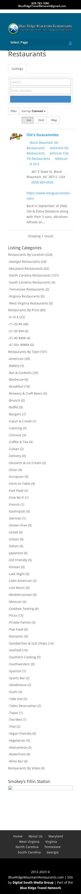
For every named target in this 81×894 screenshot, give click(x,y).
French (14, 504)
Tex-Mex (15, 719)
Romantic (16, 636)
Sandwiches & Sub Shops (28, 643)
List (28, 120)
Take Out (16, 699)
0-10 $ (34, 164)
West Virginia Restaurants (28, 303)
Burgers (15, 414)
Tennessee (52, 847)
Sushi (13, 692)
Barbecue (16, 379)
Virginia (51, 841)
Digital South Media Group (33, 882)
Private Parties (20, 622)
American (16, 359)
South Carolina (29, 852)
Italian (14, 546)
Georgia (52, 852)
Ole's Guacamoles (42, 134)
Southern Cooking (22, 657)
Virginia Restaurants (24, 296)
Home (17, 836)
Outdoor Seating (21, 608)
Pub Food (16, 629)
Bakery (14, 366)
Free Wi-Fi (16, 497)
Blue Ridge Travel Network (40, 888)
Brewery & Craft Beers (26, 393)
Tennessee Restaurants (27, 289)
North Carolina (27, 847)
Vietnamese (18, 747)
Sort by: (32, 111)
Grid (41, 120)
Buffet (13, 407)
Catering (15, 428)
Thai (12, 726)
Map (54, 120)
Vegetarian (17, 740)
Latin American (20, 580)
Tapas (13, 713)
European (16, 476)
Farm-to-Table (19, 483)
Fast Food (16, 490)
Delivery (15, 456)
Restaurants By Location (26, 254)
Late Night (17, 574)
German (15, 518)
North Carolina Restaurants (30, 275)
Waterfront (17, 754)
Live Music (17, 587)
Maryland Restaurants (26, 268)
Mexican (61, 158)
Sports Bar (17, 678)
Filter (14, 111)
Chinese (15, 435)
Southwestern (19, 664)
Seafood (15, 650)
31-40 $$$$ (17, 338)
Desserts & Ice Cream (25, 463)
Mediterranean (20, 594)
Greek (13, 532)
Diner (13, 470)
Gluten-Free (18, 525)
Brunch (14, 400)
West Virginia (29, 841)
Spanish (15, 671)
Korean (14, 567)
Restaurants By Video (24, 768)
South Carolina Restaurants (30, 282)
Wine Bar (16, 761)
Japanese (16, 553)
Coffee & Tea (18, 442)
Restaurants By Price (23, 310)
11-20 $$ (15, 324)
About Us (35, 836)
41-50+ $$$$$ (19, 345)
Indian (14, 539)
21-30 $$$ (16, 331)
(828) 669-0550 (42, 182)
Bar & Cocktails (20, 372)
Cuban (14, 449)
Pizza (13, 615)
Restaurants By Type (23, 352)
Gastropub (17, 511)
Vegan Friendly (20, 733)
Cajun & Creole (20, 421)
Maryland (55, 836)
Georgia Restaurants (24, 261)
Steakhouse (18, 685)
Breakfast (16, 386)
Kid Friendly (18, 560)
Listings (17, 68)
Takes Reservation (22, 706)
